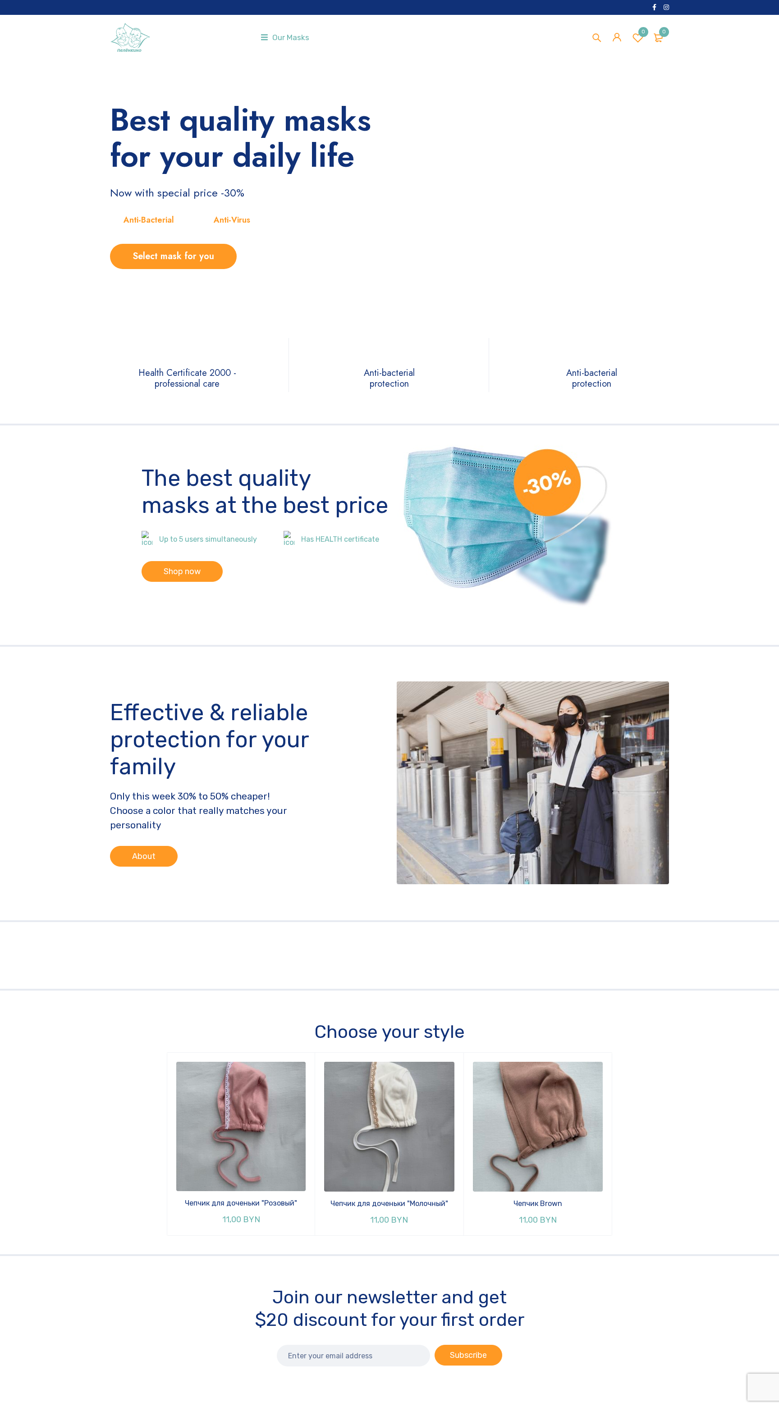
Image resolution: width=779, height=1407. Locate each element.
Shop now (182, 571)
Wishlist (643, 32)
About (144, 856)
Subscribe (468, 1355)
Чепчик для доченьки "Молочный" (389, 1203)
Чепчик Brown (537, 1203)
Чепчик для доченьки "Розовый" (241, 1203)
